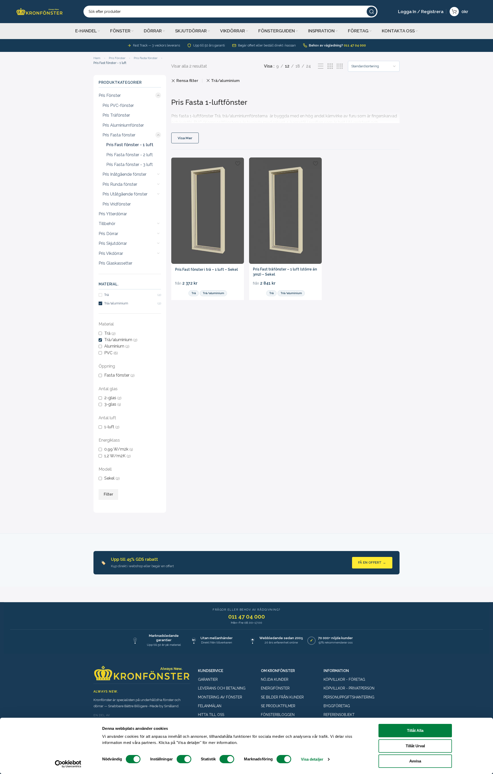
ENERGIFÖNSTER (275, 688)
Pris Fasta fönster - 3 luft (129, 164)
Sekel (109, 478)
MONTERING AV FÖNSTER (220, 697)
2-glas (110, 397)
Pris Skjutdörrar (113, 243)
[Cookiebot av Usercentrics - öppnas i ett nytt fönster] (68, 764)
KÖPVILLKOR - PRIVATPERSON (349, 688)
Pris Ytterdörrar (113, 213)
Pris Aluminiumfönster (123, 125)
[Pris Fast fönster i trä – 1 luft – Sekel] (207, 210)
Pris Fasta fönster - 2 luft (129, 154)
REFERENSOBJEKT (339, 715)
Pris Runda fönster (119, 184)
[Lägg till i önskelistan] (237, 163)
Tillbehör (107, 223)
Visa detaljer (312, 759)
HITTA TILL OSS (211, 715)
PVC (108, 352)
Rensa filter (187, 81)
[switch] (184, 759)
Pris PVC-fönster (118, 105)
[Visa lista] (321, 66)
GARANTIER (208, 679)
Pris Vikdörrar (111, 253)
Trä (107, 333)
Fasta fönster (116, 375)
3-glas (110, 404)
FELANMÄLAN (209, 706)
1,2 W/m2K (115, 455)
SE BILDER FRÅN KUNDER (282, 697)
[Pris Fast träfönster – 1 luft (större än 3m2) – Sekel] (285, 210)
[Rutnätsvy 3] (330, 66)
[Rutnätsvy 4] (340, 66)
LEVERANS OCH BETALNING (221, 688)
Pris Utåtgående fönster (124, 194)
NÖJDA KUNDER (274, 679)
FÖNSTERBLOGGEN (278, 715)
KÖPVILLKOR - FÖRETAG (344, 679)
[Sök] (371, 11)
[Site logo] (39, 11)
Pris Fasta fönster (145, 58)
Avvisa (415, 761)
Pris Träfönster (116, 115)
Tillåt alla (415, 730)
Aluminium (114, 346)
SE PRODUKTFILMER (278, 706)
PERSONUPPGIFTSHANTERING (349, 697)
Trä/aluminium (118, 339)
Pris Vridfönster (116, 204)
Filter (108, 494)
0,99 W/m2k (116, 449)
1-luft (109, 426)
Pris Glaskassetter (115, 263)
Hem (96, 58)
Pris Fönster (117, 58)
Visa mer (185, 138)
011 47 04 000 (355, 45)
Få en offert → (372, 562)
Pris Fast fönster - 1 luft (129, 144)
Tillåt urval (415, 746)
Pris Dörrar (108, 233)
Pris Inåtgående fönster (124, 174)
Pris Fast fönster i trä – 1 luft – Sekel (206, 269)
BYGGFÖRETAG (337, 706)
